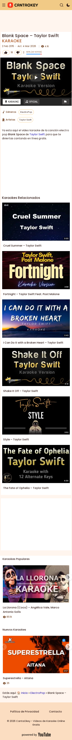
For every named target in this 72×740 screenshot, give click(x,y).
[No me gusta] (18, 52)
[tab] (12, 101)
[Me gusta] (6, 52)
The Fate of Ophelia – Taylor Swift (26, 488)
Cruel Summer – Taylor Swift (22, 246)
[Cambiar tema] (68, 5)
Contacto (55, 711)
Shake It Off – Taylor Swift (20, 391)
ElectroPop (26, 112)
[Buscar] (61, 5)
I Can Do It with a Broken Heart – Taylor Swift (33, 343)
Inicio (24, 693)
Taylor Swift (25, 119)
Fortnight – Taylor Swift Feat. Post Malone (31, 294)
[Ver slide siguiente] (68, 577)
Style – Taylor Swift (16, 439)
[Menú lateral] (4, 5)
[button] (65, 101)
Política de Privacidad (24, 711)
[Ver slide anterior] (3, 577)
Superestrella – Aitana (18, 678)
